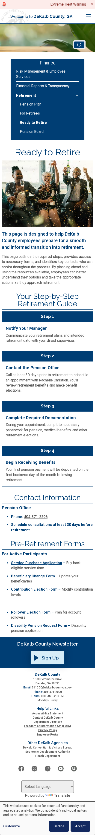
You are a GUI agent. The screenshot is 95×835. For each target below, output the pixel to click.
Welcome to (41, 16)
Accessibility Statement (47, 713)
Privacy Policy (47, 730)
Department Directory (47, 721)
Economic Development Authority (47, 751)
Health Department (47, 756)
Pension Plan (30, 104)
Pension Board (32, 131)
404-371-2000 (52, 692)
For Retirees (30, 113)
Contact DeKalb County (48, 717)
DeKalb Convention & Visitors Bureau (47, 747)
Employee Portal (47, 734)
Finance (48, 63)
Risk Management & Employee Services (40, 74)
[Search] (79, 44)
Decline (59, 826)
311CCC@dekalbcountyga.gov (52, 687)
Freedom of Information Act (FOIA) (47, 726)
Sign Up (50, 658)
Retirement (26, 95)
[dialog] (47, 818)
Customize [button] (11, 826)
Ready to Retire (33, 122)
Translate (62, 795)
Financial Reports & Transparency (43, 86)
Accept (80, 826)
